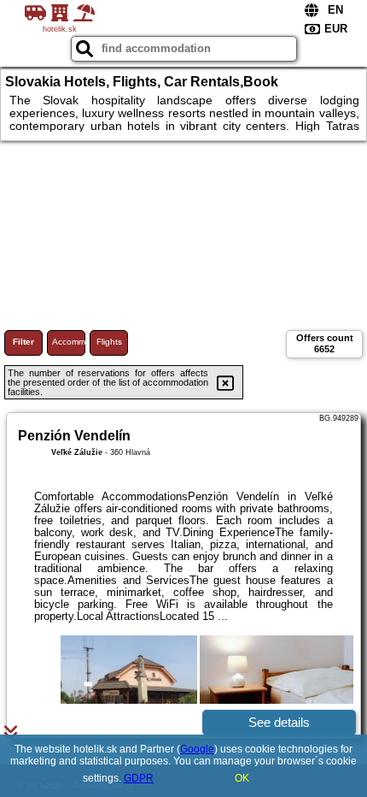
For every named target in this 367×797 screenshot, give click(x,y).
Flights (109, 341)
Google (197, 749)
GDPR (139, 778)
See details (279, 722)
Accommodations (68, 341)
